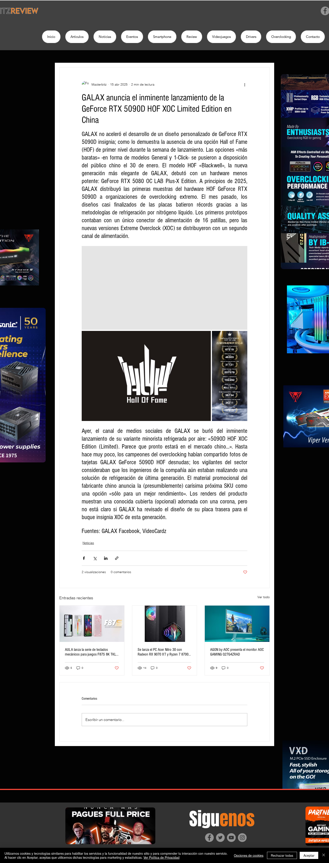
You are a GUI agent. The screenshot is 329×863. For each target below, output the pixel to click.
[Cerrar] (323, 855)
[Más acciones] (244, 84)
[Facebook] (209, 837)
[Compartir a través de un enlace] (117, 558)
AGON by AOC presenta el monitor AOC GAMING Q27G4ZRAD (237, 652)
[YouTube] (231, 837)
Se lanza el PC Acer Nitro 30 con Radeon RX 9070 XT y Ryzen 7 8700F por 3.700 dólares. (164, 652)
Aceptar (308, 855)
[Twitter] (220, 837)
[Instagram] (242, 837)
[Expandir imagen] (164, 288)
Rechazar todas (282, 855)
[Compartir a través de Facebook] (84, 558)
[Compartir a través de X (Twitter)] (95, 558)
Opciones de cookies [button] (248, 855)
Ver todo (263, 597)
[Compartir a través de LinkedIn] (106, 558)
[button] (191, 36)
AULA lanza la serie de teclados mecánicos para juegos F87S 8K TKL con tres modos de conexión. (90, 652)
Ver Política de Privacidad (161, 857)
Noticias (88, 543)
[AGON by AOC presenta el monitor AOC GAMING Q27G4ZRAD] (237, 624)
